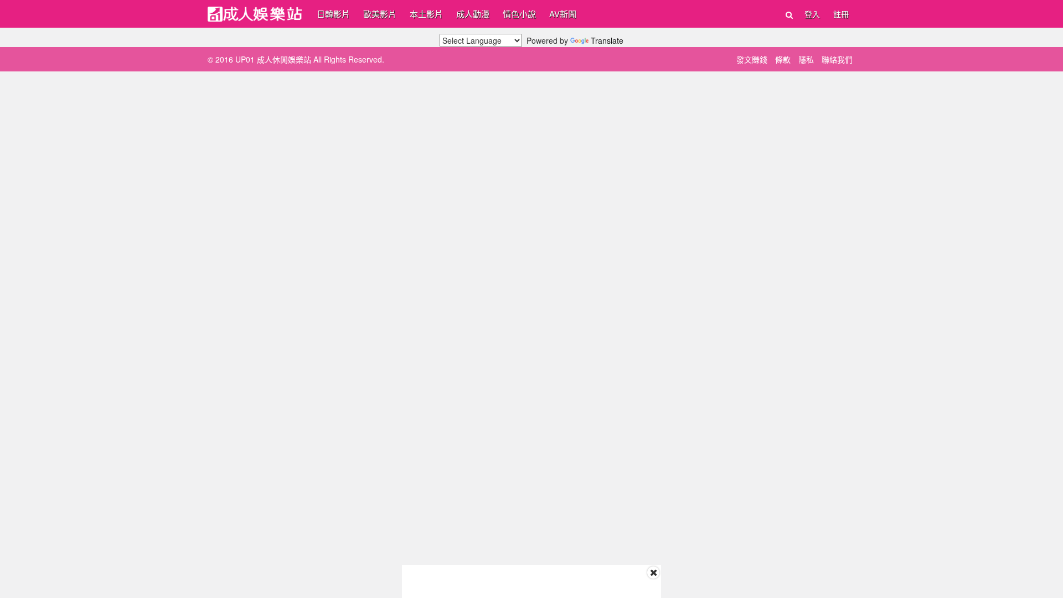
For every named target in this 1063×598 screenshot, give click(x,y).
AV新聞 (562, 13)
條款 (783, 59)
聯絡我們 (837, 59)
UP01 (255, 14)
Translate (607, 40)
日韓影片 (333, 13)
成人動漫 (472, 13)
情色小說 (519, 13)
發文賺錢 (751, 59)
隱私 (806, 59)
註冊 (841, 13)
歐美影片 (379, 13)
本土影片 (426, 13)
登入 (812, 13)
